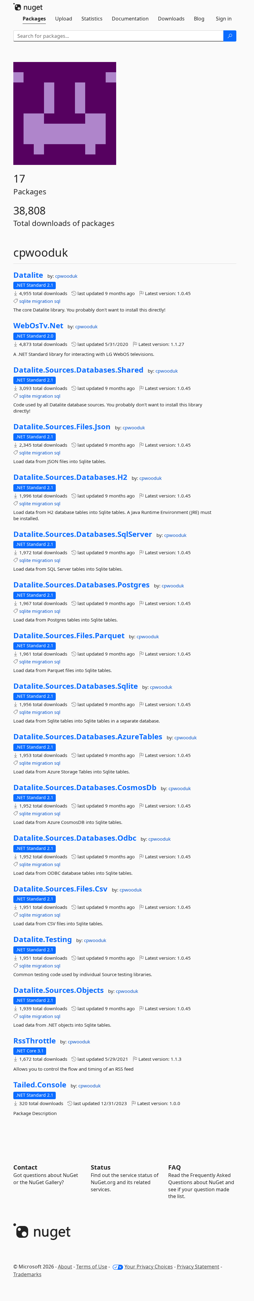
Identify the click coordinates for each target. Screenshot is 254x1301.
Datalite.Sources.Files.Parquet (69, 635)
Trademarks (27, 1274)
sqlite (25, 301)
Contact (25, 1167)
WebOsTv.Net (38, 325)
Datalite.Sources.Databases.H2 (70, 477)
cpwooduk (66, 276)
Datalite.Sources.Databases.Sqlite (75, 686)
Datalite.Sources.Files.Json (62, 426)
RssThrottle (34, 1040)
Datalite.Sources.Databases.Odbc (74, 837)
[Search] (229, 36)
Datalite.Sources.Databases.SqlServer (82, 534)
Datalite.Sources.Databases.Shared (78, 369)
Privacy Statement (198, 1266)
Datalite (28, 275)
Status (101, 1167)
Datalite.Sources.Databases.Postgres (81, 584)
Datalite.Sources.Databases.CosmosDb (84, 787)
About (65, 1266)
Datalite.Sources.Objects (58, 990)
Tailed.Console (39, 1084)
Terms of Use (91, 1266)
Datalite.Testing (42, 939)
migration (42, 301)
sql (57, 301)
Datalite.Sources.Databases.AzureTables (87, 736)
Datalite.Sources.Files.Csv (60, 888)
